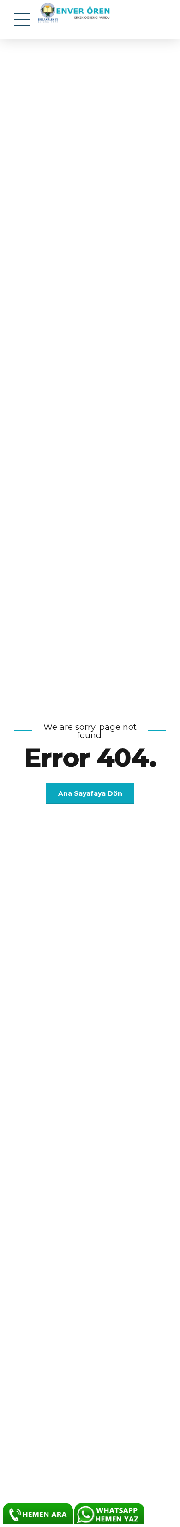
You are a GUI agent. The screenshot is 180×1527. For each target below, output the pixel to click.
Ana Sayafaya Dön (90, 793)
